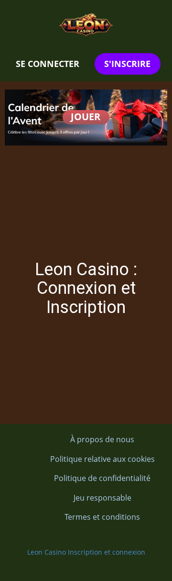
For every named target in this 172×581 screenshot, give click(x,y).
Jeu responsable (102, 497)
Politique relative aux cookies (102, 459)
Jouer (85, 116)
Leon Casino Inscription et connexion (86, 552)
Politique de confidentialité (102, 478)
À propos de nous (102, 439)
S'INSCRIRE (127, 63)
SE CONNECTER (47, 63)
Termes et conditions (102, 517)
